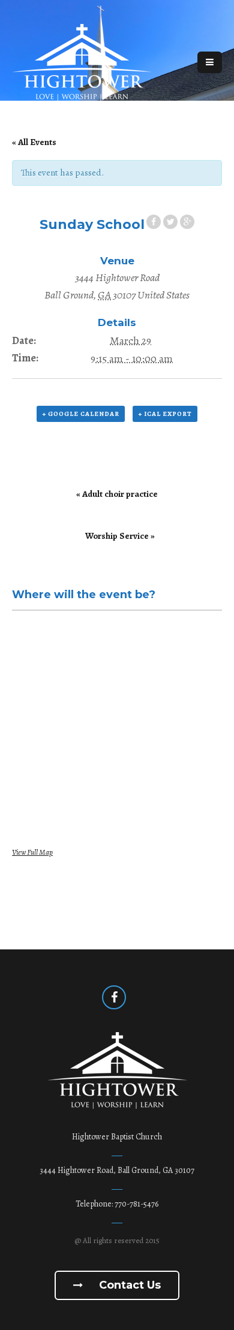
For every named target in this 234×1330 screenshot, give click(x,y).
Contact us (128, 1285)
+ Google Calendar (80, 413)
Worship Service (120, 536)
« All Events (34, 142)
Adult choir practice (117, 494)
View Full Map (32, 852)
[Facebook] (114, 997)
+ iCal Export (165, 413)
